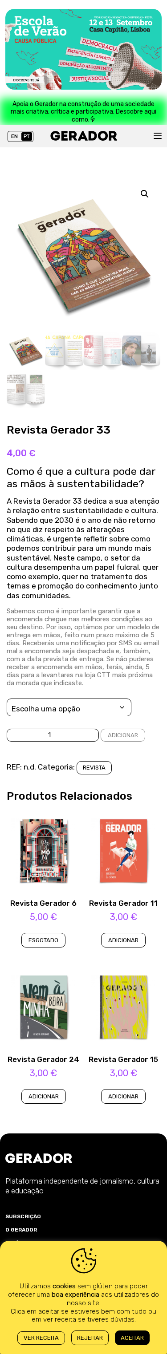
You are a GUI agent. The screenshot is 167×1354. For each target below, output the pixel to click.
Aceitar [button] (132, 1337)
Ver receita (41, 1337)
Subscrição (23, 1216)
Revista (94, 767)
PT (27, 136)
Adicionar (123, 735)
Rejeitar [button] (90, 1337)
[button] (145, 194)
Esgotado (43, 940)
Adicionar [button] (123, 940)
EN (14, 136)
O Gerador (21, 1230)
